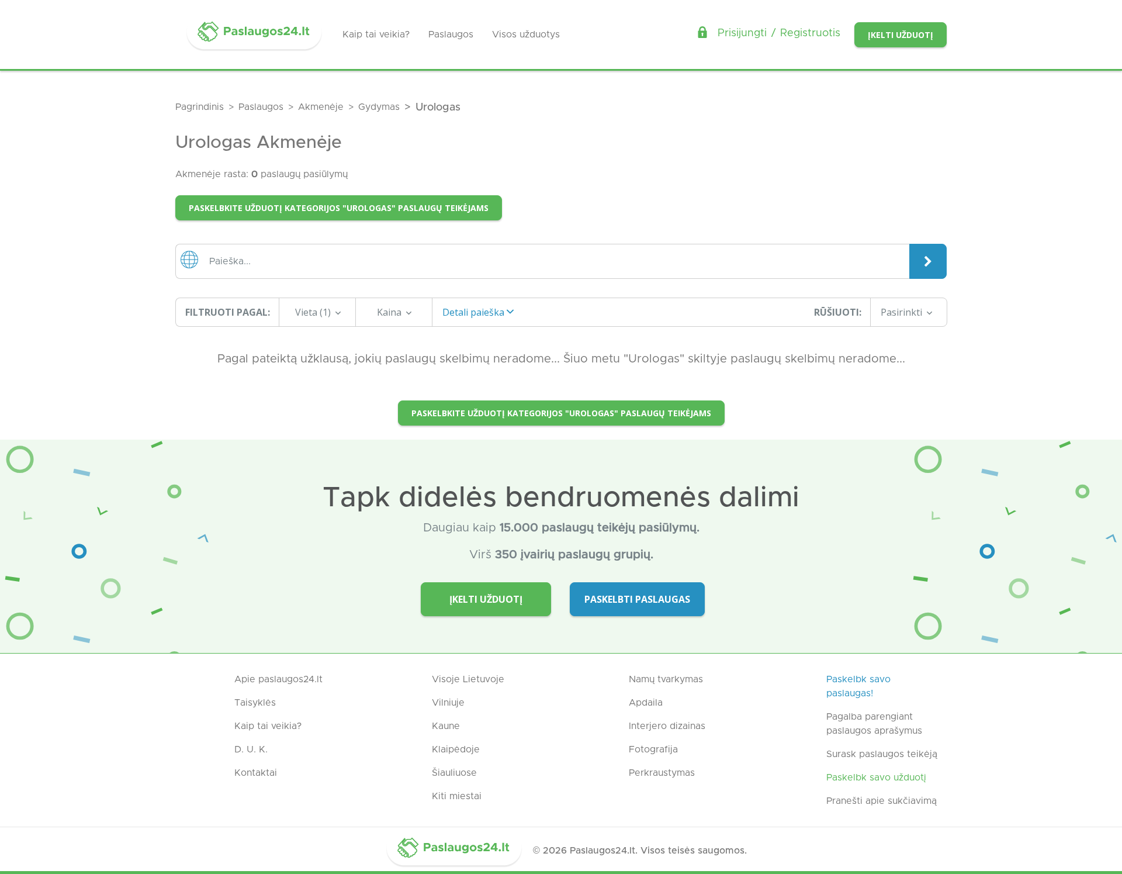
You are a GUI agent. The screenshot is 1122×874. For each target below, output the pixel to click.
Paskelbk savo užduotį (876, 777)
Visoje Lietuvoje (468, 679)
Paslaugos (450, 34)
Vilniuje (448, 702)
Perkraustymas (662, 773)
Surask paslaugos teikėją (881, 754)
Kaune (446, 726)
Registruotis (810, 33)
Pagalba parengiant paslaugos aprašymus (874, 723)
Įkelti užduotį (900, 34)
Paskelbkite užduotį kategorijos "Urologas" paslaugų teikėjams (339, 207)
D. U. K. (251, 749)
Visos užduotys (526, 34)
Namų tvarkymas (666, 679)
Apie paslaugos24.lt (278, 679)
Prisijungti (742, 33)
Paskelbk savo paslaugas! (858, 686)
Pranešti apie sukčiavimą (881, 801)
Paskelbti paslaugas (637, 599)
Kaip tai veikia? (376, 34)
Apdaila (646, 702)
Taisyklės (255, 702)
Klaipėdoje (456, 749)
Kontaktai (255, 773)
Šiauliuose (454, 773)
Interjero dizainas (667, 726)
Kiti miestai (457, 796)
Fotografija (653, 749)
